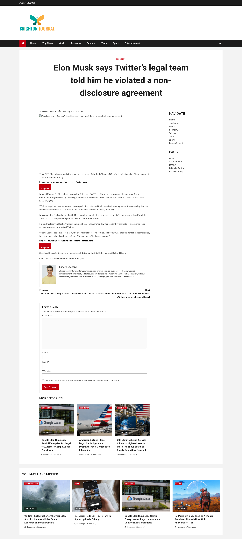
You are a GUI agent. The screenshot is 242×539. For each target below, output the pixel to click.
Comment (47, 315)
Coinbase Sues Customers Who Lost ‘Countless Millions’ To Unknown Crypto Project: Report (123, 293)
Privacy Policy (176, 171)
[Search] (220, 43)
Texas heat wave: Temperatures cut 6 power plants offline (66, 292)
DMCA (172, 164)
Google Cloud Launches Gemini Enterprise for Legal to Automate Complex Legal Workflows (142, 519)
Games (178, 484)
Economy (76, 43)
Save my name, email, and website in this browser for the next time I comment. (82, 380)
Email (45, 361)
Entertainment (132, 43)
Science (91, 43)
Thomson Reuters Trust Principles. (68, 258)
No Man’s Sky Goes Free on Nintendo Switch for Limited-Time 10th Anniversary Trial (194, 519)
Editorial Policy (176, 168)
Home (33, 43)
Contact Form (175, 161)
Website (46, 371)
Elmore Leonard (49, 111)
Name (46, 352)
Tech (104, 43)
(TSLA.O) (117, 209)
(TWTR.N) (94, 194)
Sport (116, 43)
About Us (173, 158)
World (62, 43)
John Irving (59, 454)
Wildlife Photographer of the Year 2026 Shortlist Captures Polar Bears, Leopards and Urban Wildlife (45, 519)
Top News (47, 43)
